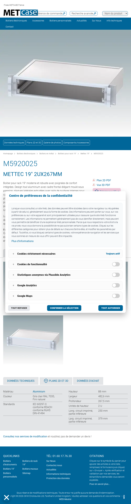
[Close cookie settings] (7, 497)
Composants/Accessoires (76, 142)
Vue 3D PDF (103, 185)
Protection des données (58, 478)
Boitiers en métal (46, 153)
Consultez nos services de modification (25, 436)
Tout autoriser (110, 308)
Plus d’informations (23, 241)
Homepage (8, 153)
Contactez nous (54, 465)
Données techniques (14, 142)
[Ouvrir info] (124, 497)
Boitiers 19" (8, 469)
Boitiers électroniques (16, 20)
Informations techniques (58, 474)
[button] (7, 497)
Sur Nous (50, 461)
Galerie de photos (52, 142)
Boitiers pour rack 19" (67, 153)
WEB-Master (65, 499)
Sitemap (26, 473)
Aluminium (39, 391)
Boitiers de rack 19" (30, 463)
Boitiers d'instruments (10, 463)
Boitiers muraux (30, 469)
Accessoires (38, 20)
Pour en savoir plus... (99, 484)
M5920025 (98, 153)
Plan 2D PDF (104, 180)
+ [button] (13, 253)
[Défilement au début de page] (114, 497)
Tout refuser (19, 308)
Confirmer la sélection (64, 308)
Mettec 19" (85, 153)
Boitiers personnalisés (60, 20)
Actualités (82, 20)
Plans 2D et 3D (34, 142)
